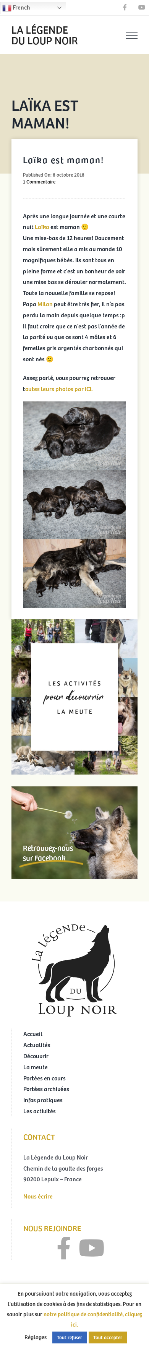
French (20, 7)
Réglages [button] (35, 1337)
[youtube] (92, 1248)
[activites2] (74, 622)
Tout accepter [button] (107, 1337)
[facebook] (64, 1248)
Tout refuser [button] (69, 1337)
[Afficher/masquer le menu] (132, 35)
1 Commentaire (39, 181)
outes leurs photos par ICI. (59, 388)
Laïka (42, 226)
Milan (45, 303)
